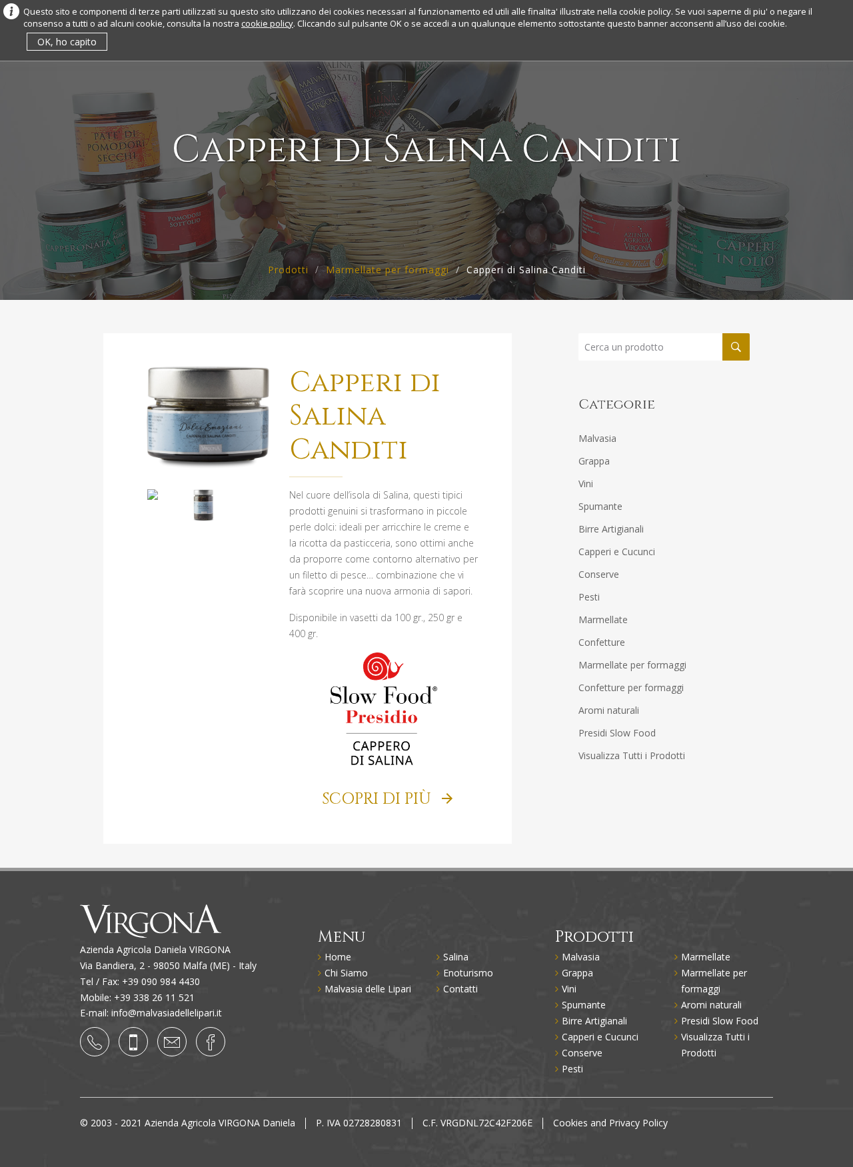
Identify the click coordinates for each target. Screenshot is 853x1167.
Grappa (594, 461)
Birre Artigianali (611, 529)
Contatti (460, 988)
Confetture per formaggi (631, 687)
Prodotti (288, 269)
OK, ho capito (67, 41)
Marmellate (603, 619)
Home (338, 956)
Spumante (600, 506)
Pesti (589, 596)
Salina (455, 956)
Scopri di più (378, 799)
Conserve (598, 574)
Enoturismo (468, 972)
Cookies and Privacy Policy (610, 1122)
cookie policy (267, 23)
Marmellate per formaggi (387, 269)
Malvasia (597, 438)
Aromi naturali (608, 710)
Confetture (601, 642)
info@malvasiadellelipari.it (166, 1012)
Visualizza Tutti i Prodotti (631, 755)
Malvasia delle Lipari (368, 988)
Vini (585, 483)
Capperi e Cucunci (616, 551)
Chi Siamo (346, 972)
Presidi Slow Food (617, 732)
